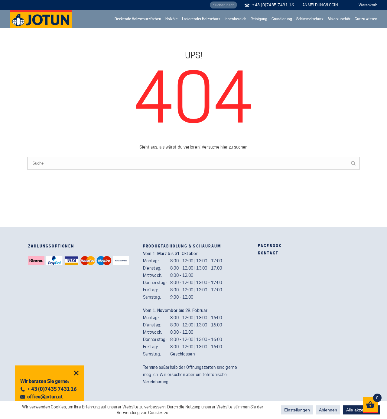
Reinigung (259, 19)
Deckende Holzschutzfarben (138, 19)
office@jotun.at (45, 397)
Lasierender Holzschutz (201, 19)
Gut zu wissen (366, 19)
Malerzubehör (339, 19)
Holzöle (171, 19)
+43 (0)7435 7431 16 (273, 4)
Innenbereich (235, 19)
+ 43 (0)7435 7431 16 (52, 389)
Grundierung (282, 19)
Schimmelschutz (310, 19)
